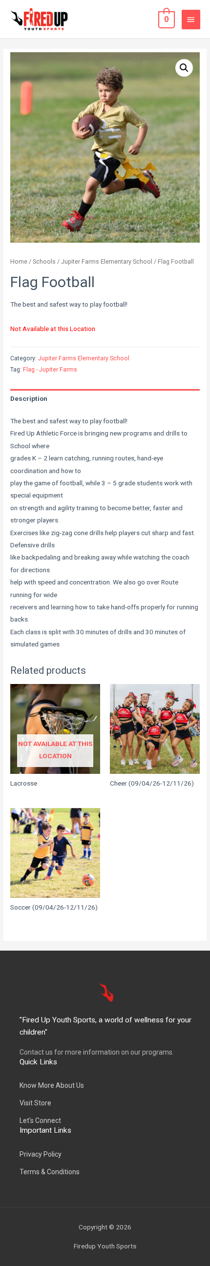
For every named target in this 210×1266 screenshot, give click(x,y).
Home (18, 261)
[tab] (105, 398)
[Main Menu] (191, 19)
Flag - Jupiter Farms (50, 369)
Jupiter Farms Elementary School (106, 261)
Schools (44, 261)
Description (28, 398)
